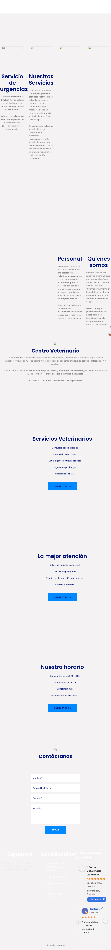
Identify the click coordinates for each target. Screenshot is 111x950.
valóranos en (95, 899)
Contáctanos (62, 486)
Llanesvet (61, 945)
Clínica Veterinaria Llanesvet (94, 871)
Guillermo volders (95, 909)
